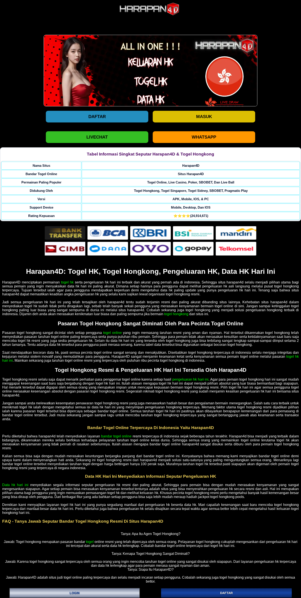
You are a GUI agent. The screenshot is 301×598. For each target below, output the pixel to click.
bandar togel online (116, 436)
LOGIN (75, 593)
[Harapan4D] (150, 70)
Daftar (97, 116)
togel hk (67, 282)
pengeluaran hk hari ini (190, 379)
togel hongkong (176, 314)
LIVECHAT (97, 137)
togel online (112, 333)
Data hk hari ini (15, 485)
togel (90, 542)
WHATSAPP (204, 137)
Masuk (204, 116)
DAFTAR (226, 593)
